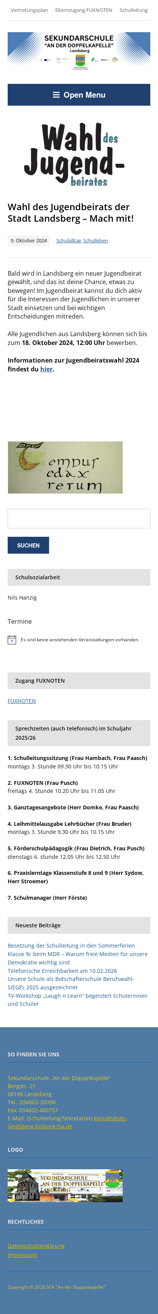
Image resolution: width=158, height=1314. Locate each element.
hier (46, 369)
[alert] (79, 639)
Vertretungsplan (29, 10)
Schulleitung (134, 10)
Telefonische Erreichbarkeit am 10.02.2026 (62, 970)
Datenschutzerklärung (36, 1245)
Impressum (22, 1254)
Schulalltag (68, 240)
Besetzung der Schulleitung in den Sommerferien (71, 945)
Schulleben (95, 240)
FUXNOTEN (22, 700)
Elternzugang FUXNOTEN (83, 10)
